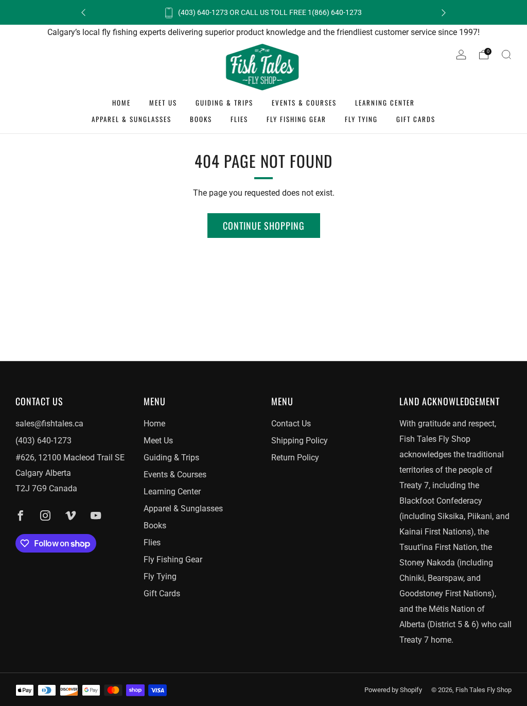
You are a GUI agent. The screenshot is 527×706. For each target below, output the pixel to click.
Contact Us (291, 423)
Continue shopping (264, 225)
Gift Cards (415, 119)
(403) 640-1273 (43, 440)
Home (121, 102)
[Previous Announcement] (83, 13)
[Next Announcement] (443, 13)
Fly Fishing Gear (296, 119)
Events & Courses (304, 102)
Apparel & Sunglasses (131, 119)
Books (201, 119)
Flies (239, 119)
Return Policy (295, 457)
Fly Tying (361, 119)
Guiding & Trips (224, 102)
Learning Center (385, 102)
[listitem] (263, 12)
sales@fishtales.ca (49, 423)
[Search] (506, 54)
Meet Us (163, 102)
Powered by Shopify (393, 690)
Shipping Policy (299, 440)
